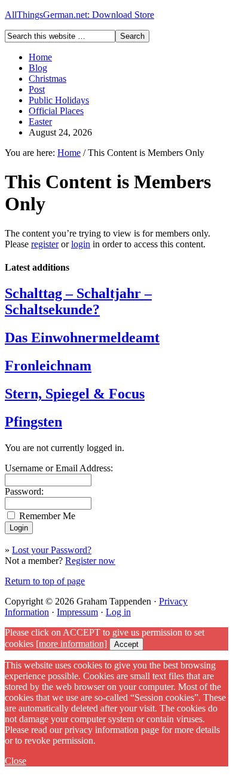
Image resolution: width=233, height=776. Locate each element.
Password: (24, 491)
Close (15, 761)
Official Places (56, 111)
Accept (126, 644)
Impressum (77, 612)
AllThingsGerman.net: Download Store (79, 15)
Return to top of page (45, 581)
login (80, 244)
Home (40, 57)
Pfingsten (33, 422)
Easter (40, 121)
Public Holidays (59, 100)
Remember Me (47, 516)
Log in (118, 612)
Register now (90, 561)
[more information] (71, 644)
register (45, 244)
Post (37, 89)
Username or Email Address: (59, 468)
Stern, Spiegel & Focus (75, 393)
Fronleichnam (48, 365)
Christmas (47, 78)
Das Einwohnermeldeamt (82, 337)
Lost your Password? (51, 550)
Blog (38, 68)
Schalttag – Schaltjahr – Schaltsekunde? (78, 301)
